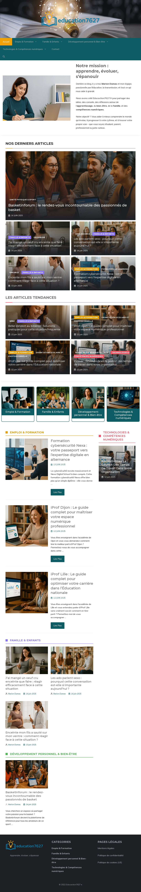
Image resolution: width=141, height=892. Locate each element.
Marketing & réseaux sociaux (91, 353)
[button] (4, 56)
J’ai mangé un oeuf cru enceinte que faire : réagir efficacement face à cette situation (36, 244)
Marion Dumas (14, 694)
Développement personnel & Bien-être (86, 41)
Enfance (14, 272)
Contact (55, 49)
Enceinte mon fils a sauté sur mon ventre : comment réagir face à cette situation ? (35, 279)
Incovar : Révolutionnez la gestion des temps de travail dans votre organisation (103, 362)
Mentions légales (106, 848)
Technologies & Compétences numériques (23, 49)
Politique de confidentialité (111, 855)
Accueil (6, 41)
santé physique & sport (23, 200)
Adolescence (82, 234)
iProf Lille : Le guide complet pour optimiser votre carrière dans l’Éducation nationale (36, 362)
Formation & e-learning (114, 269)
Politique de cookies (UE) (110, 862)
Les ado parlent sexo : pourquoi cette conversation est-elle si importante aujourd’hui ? (98, 242)
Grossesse (39, 237)
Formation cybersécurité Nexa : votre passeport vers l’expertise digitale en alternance (98, 277)
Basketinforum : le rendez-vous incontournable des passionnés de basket (25, 796)
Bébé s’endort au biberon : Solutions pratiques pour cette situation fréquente (34, 327)
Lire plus (57, 492)
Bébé (12, 321)
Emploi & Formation (24, 41)
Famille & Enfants (50, 41)
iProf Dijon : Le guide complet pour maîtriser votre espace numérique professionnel (103, 327)
